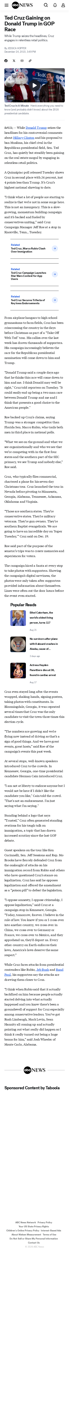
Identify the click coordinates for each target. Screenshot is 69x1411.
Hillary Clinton (23, 137)
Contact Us (34, 1242)
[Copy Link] (30, 61)
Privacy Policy (45, 1222)
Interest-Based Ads (51, 1230)
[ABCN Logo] (22, 5)
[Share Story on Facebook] (6, 61)
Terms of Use (49, 1234)
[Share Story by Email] (22, 61)
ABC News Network (25, 1222)
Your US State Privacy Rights (34, 1226)
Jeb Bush (42, 969)
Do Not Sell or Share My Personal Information (34, 1238)
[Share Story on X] (14, 61)
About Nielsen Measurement (26, 1234)
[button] (6, 5)
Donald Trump (36, 127)
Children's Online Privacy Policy (22, 1230)
